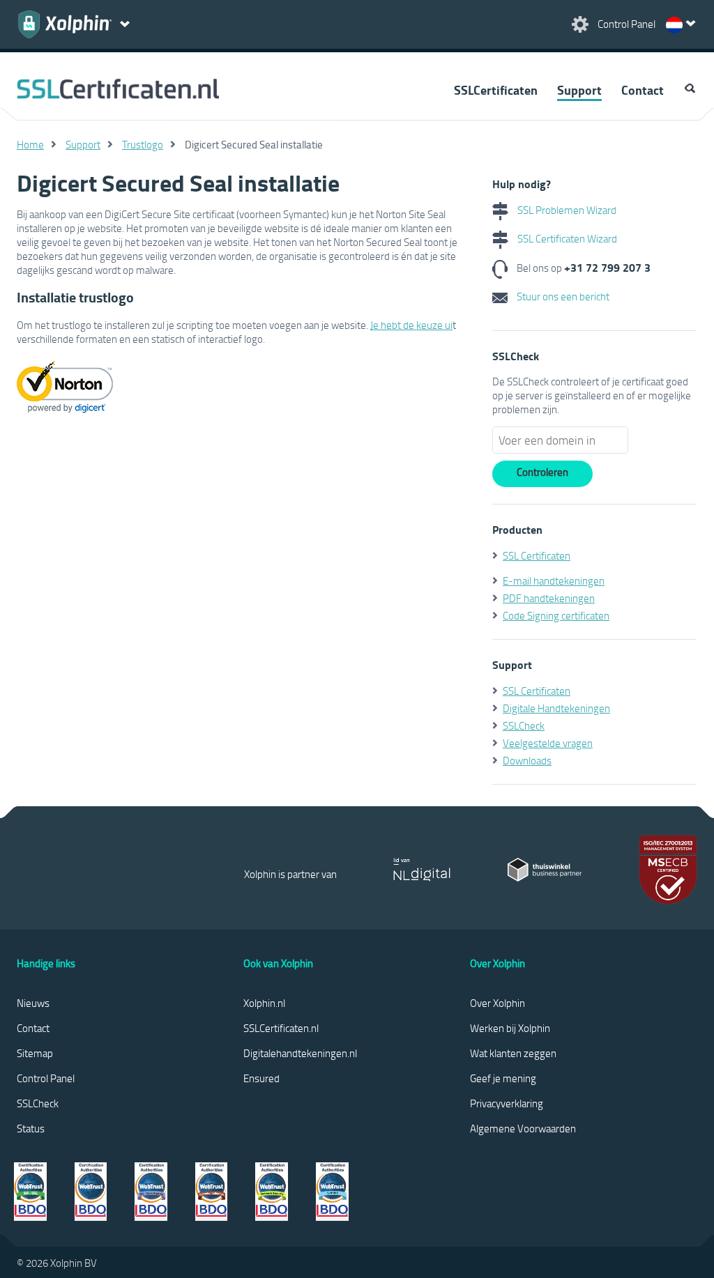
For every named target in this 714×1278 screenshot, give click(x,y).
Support (579, 90)
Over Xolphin (497, 1003)
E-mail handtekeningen (554, 580)
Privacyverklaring (506, 1103)
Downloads (527, 760)
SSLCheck (524, 725)
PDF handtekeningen (549, 598)
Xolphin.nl (264, 1003)
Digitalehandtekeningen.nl (300, 1053)
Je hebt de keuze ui (411, 325)
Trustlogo (142, 144)
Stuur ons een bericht (562, 296)
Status (31, 1128)
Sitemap (35, 1053)
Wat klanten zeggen (513, 1053)
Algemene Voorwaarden (523, 1128)
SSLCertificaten (496, 90)
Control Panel (46, 1078)
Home (30, 144)
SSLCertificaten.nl (281, 1028)
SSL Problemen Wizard (565, 210)
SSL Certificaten (536, 555)
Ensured (261, 1078)
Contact (642, 90)
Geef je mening (503, 1078)
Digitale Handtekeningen (556, 708)
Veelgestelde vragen (548, 743)
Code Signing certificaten (556, 615)
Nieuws (33, 1003)
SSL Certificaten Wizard (566, 238)
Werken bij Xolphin (510, 1028)
